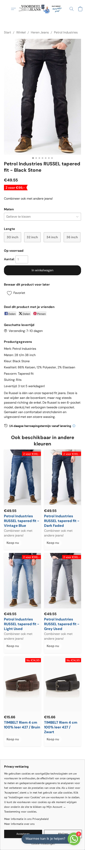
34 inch (52, 237)
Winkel (21, 32)
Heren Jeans (40, 32)
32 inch (32, 237)
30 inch (12, 237)
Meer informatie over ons (19, 824)
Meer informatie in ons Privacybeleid (26, 819)
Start (7, 32)
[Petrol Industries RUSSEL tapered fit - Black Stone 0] (42, 97)
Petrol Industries (66, 32)
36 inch (72, 237)
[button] (42, 9)
